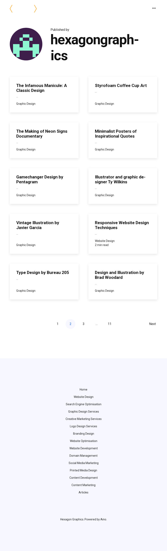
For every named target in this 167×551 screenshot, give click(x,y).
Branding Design (83, 433)
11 (109, 324)
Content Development (83, 477)
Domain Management (83, 455)
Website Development (83, 448)
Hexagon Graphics (72, 519)
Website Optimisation (83, 441)
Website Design (83, 397)
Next (152, 324)
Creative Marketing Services (84, 419)
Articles (83, 492)
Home (83, 389)
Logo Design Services (83, 426)
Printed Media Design (83, 470)
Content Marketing (83, 485)
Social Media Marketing (84, 463)
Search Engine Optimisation (83, 404)
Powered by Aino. (96, 519)
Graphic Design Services (83, 411)
